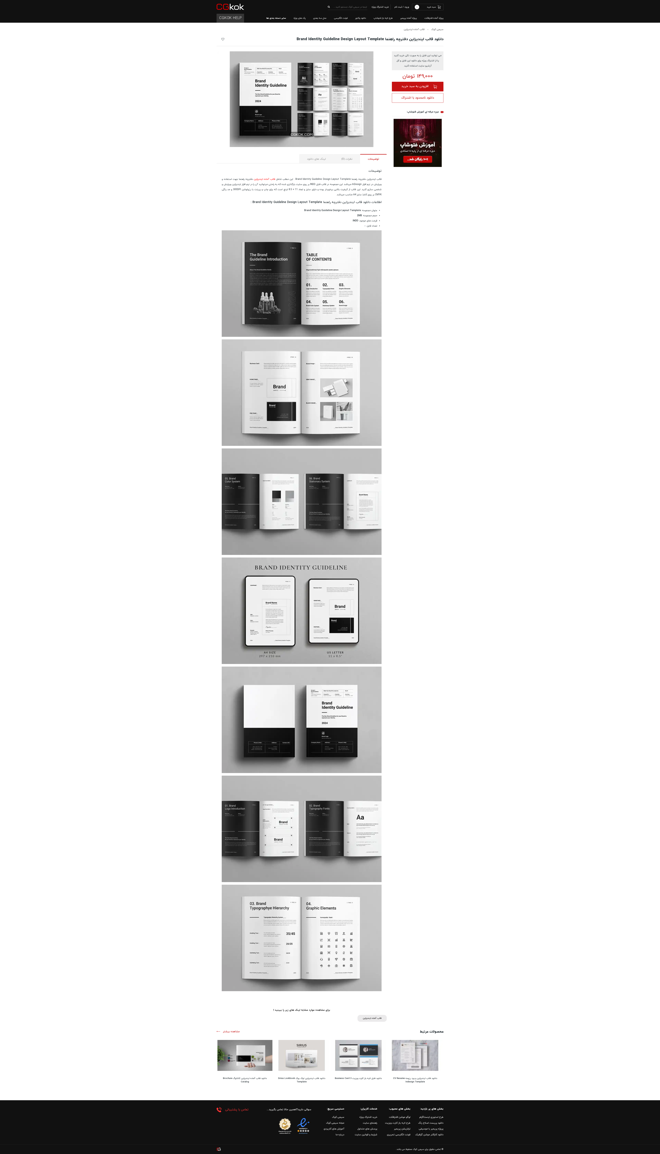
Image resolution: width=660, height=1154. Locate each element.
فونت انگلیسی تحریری (398, 1134)
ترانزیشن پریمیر (402, 1128)
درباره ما (340, 1134)
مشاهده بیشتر (231, 1031)
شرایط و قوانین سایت (366, 1134)
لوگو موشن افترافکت (399, 1117)
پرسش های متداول (367, 1128)
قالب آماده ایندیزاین (414, 29)
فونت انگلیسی (341, 18)
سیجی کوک (437, 29)
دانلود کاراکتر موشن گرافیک (429, 1134)
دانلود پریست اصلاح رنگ (430, 1123)
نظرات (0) (346, 159)
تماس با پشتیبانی (237, 1109)
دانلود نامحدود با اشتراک (417, 98)
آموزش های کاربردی (334, 1128)
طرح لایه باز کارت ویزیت (397, 1123)
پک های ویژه (300, 18)
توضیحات (373, 159)
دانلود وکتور (360, 18)
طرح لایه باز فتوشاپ (383, 18)
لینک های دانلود (316, 159)
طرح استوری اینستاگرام (431, 1117)
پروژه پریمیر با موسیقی (431, 1128)
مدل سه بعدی (319, 18)
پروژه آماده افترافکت (433, 18)
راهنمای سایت (370, 1123)
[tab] (373, 159)
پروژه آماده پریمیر (408, 18)
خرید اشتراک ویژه (368, 1117)
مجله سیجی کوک (335, 1123)
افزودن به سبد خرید (415, 86)
